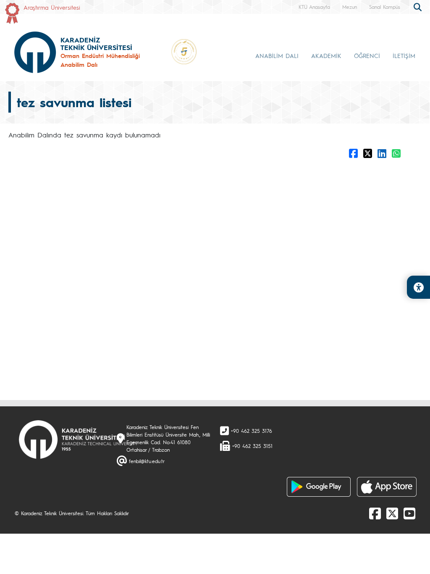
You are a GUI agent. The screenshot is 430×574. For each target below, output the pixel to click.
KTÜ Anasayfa (314, 6)
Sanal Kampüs (384, 6)
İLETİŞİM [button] (404, 55)
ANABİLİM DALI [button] (277, 55)
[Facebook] (375, 513)
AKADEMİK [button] (326, 55)
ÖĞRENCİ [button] (367, 55)
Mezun (349, 6)
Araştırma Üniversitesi (52, 7)
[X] (392, 513)
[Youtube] (409, 513)
